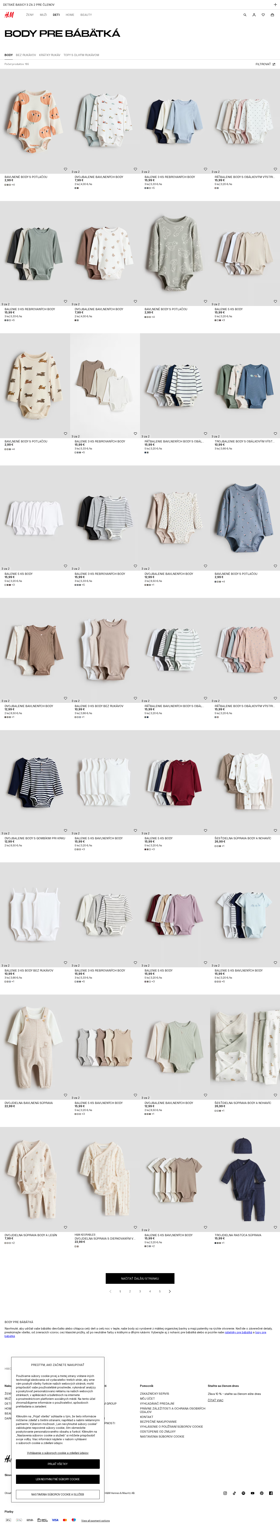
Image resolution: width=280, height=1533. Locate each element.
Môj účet (147, 1398)
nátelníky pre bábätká (238, 1332)
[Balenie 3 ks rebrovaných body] (175, 121)
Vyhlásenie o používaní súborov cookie (171, 1426)
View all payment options (95, 1520)
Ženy (30, 14)
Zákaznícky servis (154, 1393)
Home (70, 14)
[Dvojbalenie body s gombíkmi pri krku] (35, 782)
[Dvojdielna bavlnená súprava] (35, 1047)
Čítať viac (215, 1400)
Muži (43, 14)
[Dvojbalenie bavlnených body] (105, 121)
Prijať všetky (58, 1464)
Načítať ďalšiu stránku (140, 1278)
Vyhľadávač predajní (157, 1403)
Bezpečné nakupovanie (158, 1421)
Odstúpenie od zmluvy (158, 1431)
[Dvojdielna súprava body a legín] (35, 1179)
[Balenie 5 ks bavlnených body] (105, 782)
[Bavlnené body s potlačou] (35, 121)
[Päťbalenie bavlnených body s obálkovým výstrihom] (175, 385)
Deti (56, 14)
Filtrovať (263, 64)
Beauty (86, 14)
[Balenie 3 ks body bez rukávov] (105, 650)
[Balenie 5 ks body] (35, 517)
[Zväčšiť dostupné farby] (77, 188)
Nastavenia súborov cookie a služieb (57, 1494)
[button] (75, 172)
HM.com (10, 1368)
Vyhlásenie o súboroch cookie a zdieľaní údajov (58, 1453)
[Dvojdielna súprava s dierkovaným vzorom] (105, 1179)
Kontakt (146, 1416)
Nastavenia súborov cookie (162, 1436)
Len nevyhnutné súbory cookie (58, 1479)
